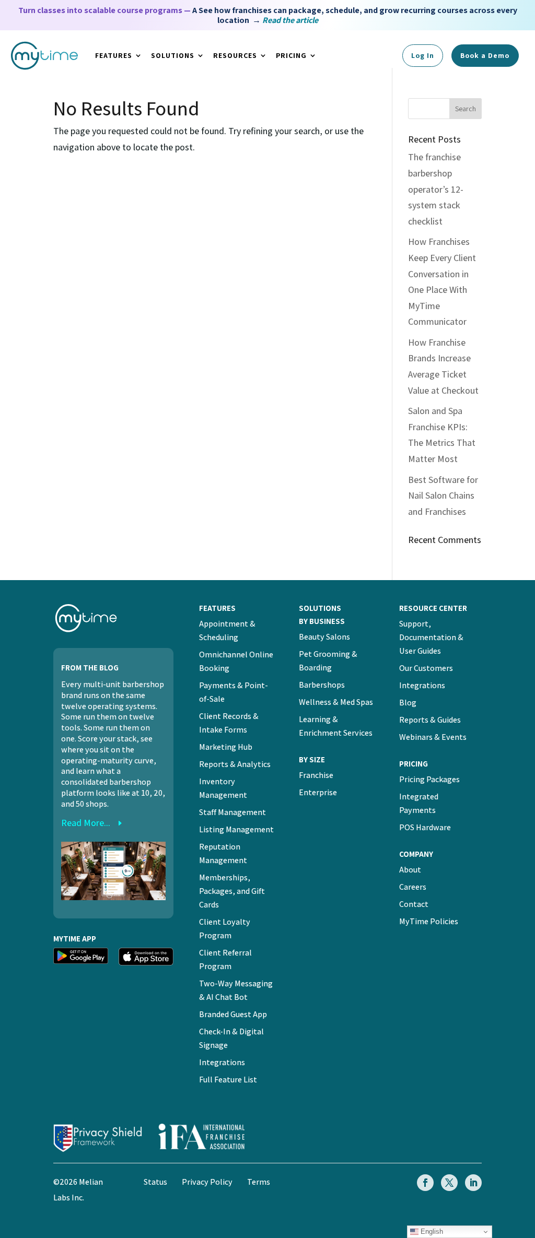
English (430, 1231)
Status (155, 1181)
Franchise (316, 775)
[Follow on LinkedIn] (473, 1182)
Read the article (290, 20)
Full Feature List (228, 1079)
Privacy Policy (207, 1181)
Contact (413, 904)
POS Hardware (425, 827)
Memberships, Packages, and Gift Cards (232, 891)
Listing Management (236, 829)
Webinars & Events (433, 737)
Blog (407, 702)
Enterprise (318, 792)
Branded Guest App (233, 1014)
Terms (258, 1181)
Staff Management (232, 812)
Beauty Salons (324, 636)
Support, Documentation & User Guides (431, 637)
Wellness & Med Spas (336, 702)
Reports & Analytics (235, 764)
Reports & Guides (430, 719)
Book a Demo (484, 55)
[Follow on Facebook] (425, 1182)
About (410, 869)
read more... (85, 823)
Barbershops (322, 684)
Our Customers (426, 668)
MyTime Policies (428, 921)
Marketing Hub (225, 746)
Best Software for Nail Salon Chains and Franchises (443, 495)
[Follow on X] (449, 1182)
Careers (412, 886)
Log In (422, 55)
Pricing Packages (429, 779)
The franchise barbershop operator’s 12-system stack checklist (435, 189)
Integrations (222, 1062)
